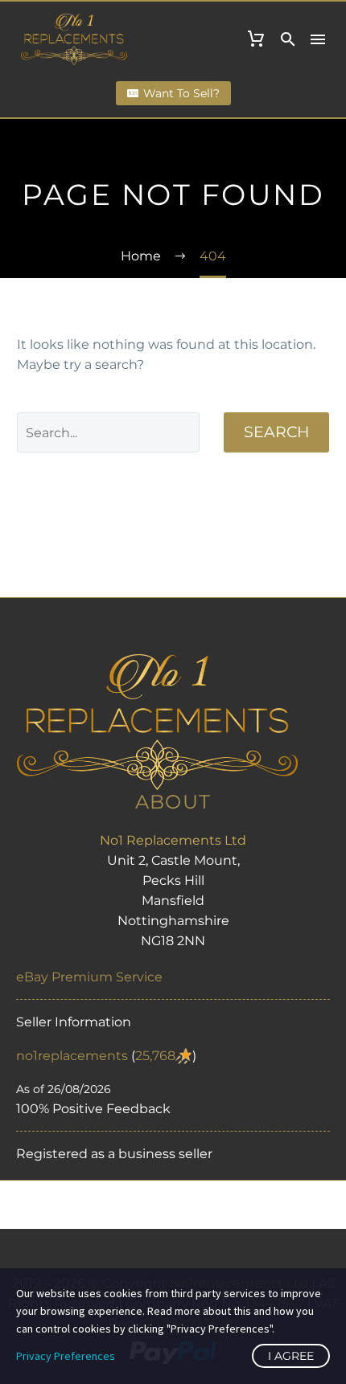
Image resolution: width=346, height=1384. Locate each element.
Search (276, 432)
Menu (318, 39)
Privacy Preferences (65, 1356)
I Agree (291, 1356)
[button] (288, 39)
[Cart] (256, 39)
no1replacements (72, 1055)
